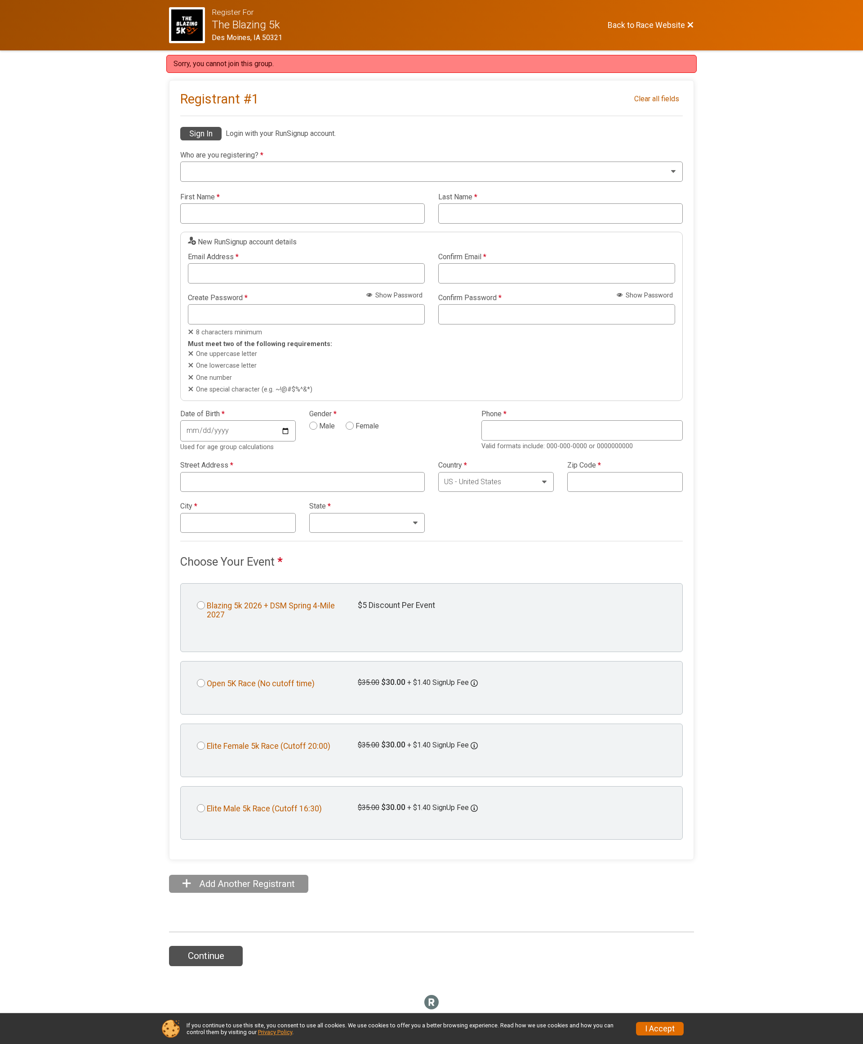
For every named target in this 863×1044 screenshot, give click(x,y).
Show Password (398, 295)
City (188, 506)
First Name (200, 197)
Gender (323, 414)
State (320, 506)
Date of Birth (202, 414)
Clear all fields (656, 98)
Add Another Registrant (246, 883)
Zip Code (584, 465)
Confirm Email (462, 257)
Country (452, 465)
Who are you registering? (221, 155)
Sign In (201, 133)
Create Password (218, 298)
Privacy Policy (275, 1032)
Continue (206, 955)
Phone (494, 414)
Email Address (213, 257)
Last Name (457, 197)
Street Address (206, 465)
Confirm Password (470, 298)
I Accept (660, 1028)
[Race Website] (190, 25)
